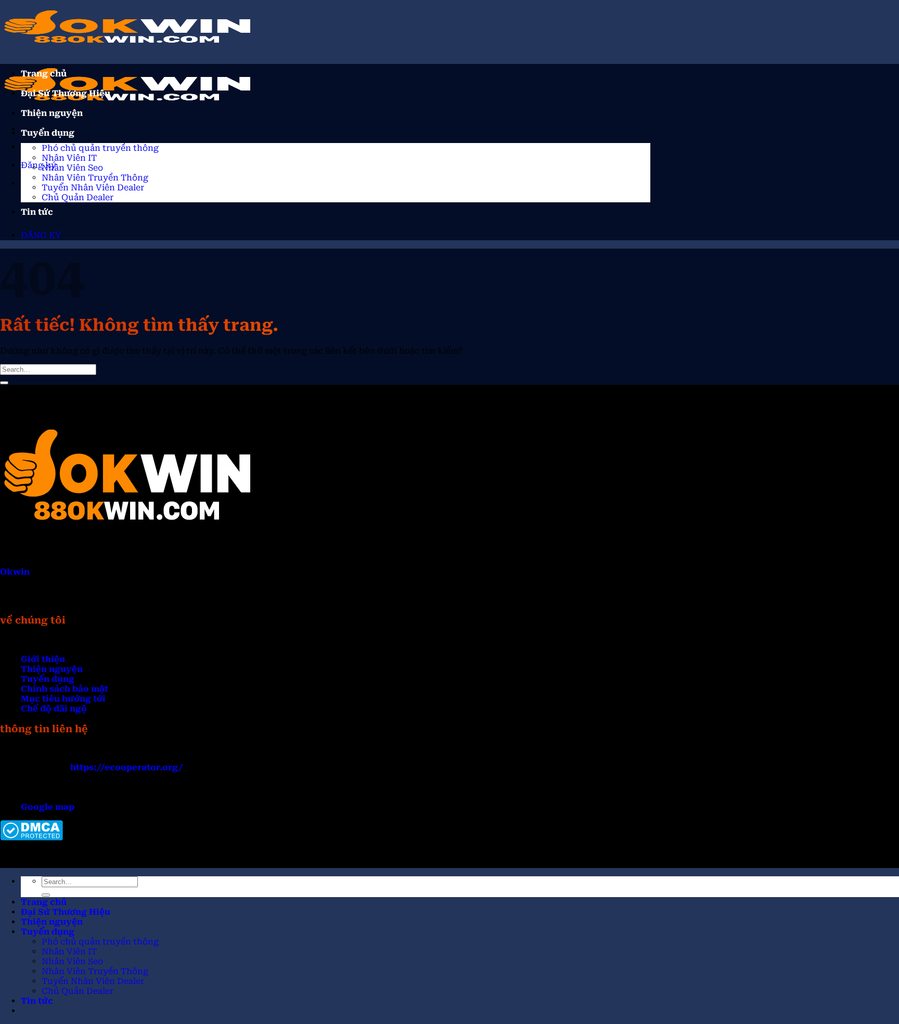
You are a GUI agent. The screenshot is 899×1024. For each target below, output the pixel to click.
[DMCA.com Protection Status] (31, 837)
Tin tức (37, 212)
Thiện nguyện (52, 113)
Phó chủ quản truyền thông (100, 148)
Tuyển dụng (47, 133)
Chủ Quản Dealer (77, 197)
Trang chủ (44, 74)
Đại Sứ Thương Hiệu (65, 93)
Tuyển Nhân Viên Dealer (93, 187)
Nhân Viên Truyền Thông (95, 178)
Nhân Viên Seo (72, 168)
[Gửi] (4, 382)
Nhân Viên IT (69, 158)
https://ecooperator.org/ (126, 767)
